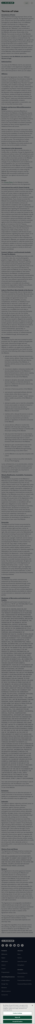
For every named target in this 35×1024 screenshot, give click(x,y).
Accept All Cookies (17, 1021)
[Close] (32, 1005)
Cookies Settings (17, 1013)
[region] (17, 1013)
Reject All (17, 1017)
